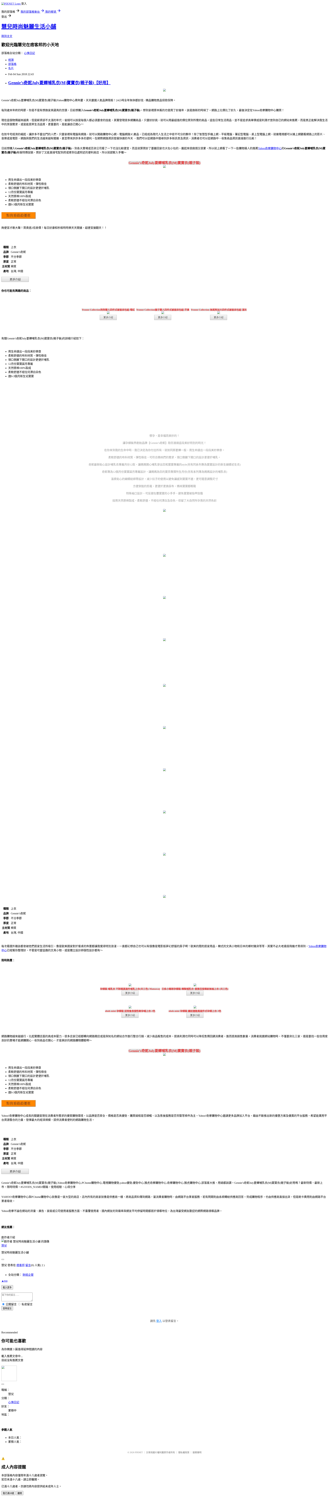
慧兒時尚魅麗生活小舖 (28, 27)
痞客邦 (20, 1265)
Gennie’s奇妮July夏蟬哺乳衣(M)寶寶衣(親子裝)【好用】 (59, 82)
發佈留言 (7, 1308)
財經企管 (28, 1274)
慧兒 (4, 1245)
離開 (19, 1493)
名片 (11, 68)
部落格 (12, 64)
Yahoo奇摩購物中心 (270, 148)
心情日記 (29, 53)
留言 (28, 1265)
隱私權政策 (183, 1452)
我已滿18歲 (8, 1493)
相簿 (11, 60)
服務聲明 (197, 1452)
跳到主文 (6, 36)
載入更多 (7, 1287)
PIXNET (139, 1452)
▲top (4, 1280)
